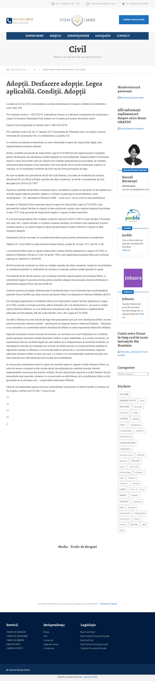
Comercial (48, 640)
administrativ (127, 400)
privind (131, 508)
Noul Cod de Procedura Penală (95, 636)
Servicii (55, 36)
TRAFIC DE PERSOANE (17, 636)
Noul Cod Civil (87, 640)
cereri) (135, 419)
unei (144, 525)
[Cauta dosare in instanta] (130, 128)
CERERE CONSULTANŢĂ (134, 19)
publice (122, 525)
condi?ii (140, 431)
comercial (135, 425)
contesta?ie (127, 443)
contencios (125, 437)
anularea (138, 407)
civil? (122, 425)
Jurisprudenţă (78, 36)
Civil (45, 636)
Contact (123, 36)
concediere (125, 431)
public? (137, 519)
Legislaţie (103, 36)
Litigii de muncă (50, 644)
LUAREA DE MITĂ (14, 648)
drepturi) (134, 467)
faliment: (139, 473)
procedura (140, 513)
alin (142, 401)
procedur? (124, 513)
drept (122, 467)
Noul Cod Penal (88, 632)
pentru (124, 501)
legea (122, 489)
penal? (135, 495)
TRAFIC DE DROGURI (16, 632)
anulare (124, 406)
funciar (131, 478)
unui (121, 530)
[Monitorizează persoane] (130, 97)
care (135, 413)
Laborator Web (90, 677)
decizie (135, 461)
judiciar (135, 484)
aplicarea (124, 413)
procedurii (124, 519)
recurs (134, 524)
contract (125, 449)
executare (125, 472)
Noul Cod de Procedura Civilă (94, 644)
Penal (46, 632)
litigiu (142, 490)
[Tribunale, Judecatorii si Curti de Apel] (133, 353)
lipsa (132, 489)
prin (121, 508)
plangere (137, 502)
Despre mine (34, 36)
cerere (123, 419)
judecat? (123, 484)
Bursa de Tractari (109, 604)
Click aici (126, 250)
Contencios (48, 648)
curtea (140, 455)
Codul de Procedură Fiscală (93, 648)
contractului (126, 455)
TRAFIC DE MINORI (15, 640)
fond (121, 478)
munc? (123, 495)
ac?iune (124, 394)
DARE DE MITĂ (13, 644)
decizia (123, 461)
